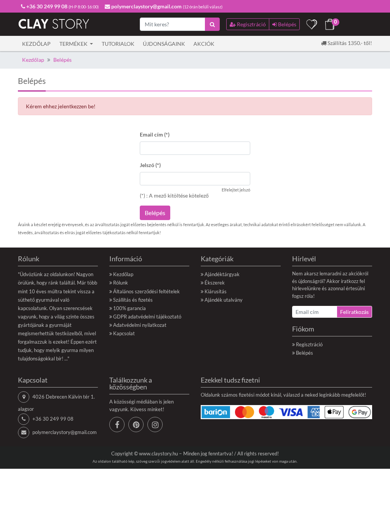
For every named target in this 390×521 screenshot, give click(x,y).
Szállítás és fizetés (133, 300)
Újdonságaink (164, 43)
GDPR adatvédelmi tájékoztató (147, 317)
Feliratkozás (354, 312)
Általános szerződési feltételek (146, 291)
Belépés (62, 59)
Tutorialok (118, 43)
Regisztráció (309, 344)
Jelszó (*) (150, 165)
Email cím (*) (154, 134)
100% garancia (129, 308)
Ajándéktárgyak (222, 274)
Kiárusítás (216, 291)
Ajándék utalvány (224, 300)
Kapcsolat (124, 333)
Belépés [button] (286, 24)
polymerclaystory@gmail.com (64, 432)
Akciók (203, 43)
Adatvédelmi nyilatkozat (139, 325)
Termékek (74, 43)
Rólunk (120, 283)
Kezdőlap (36, 43)
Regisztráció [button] (251, 24)
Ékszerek (215, 283)
